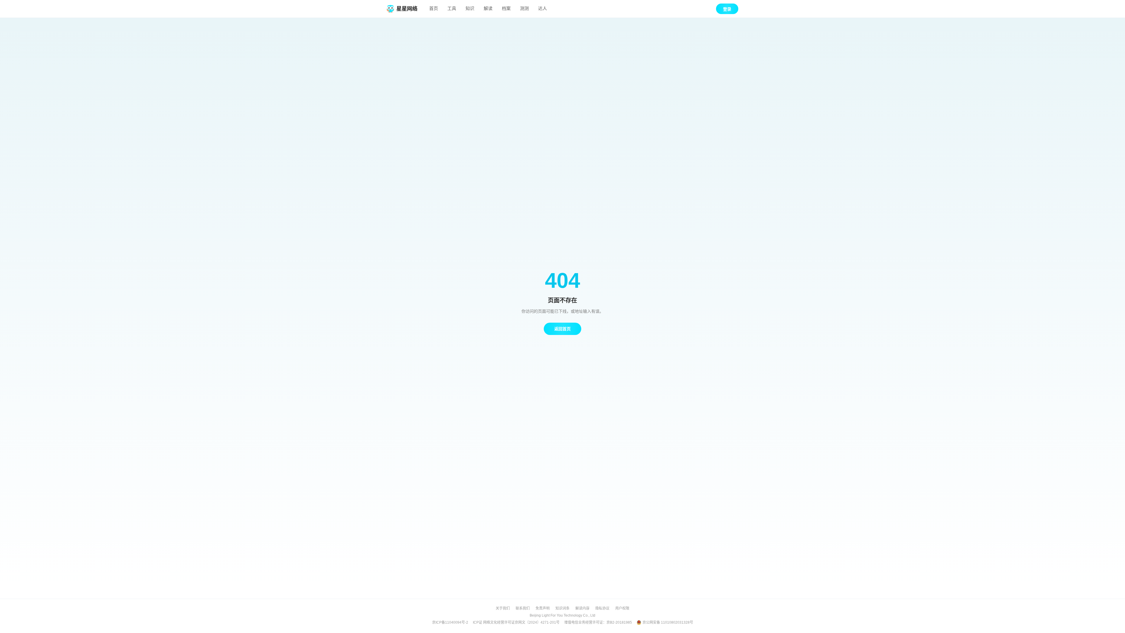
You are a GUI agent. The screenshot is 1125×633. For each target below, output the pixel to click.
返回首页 (562, 328)
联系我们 (523, 608)
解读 (488, 8)
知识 (470, 8)
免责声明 (543, 608)
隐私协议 (602, 608)
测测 (524, 8)
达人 (542, 8)
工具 (451, 8)
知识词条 (562, 608)
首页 (433, 8)
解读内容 (582, 608)
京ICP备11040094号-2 (450, 622)
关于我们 (503, 608)
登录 (727, 9)
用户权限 (622, 608)
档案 (506, 8)
